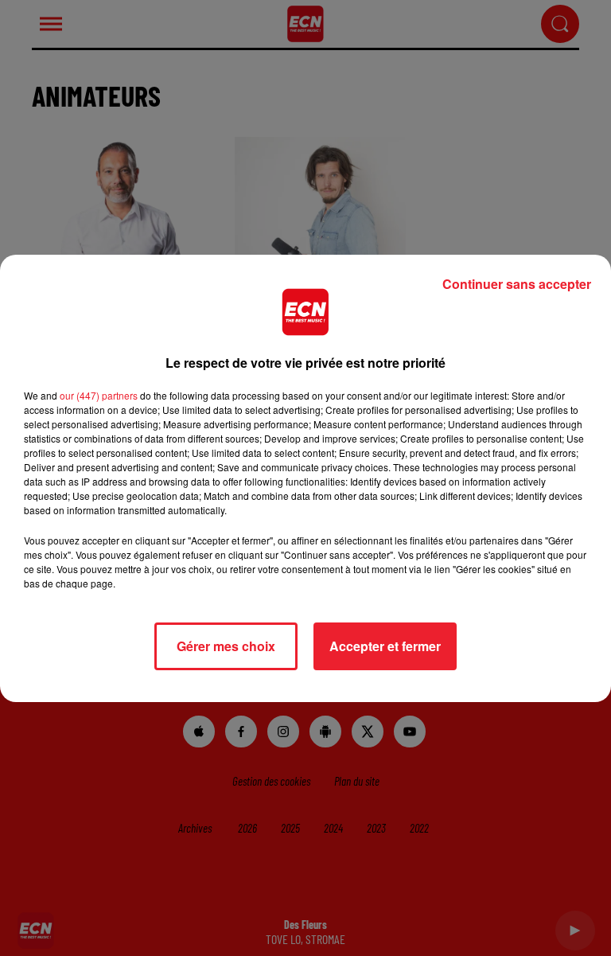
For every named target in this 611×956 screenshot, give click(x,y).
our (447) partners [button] (99, 395)
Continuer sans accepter (516, 284)
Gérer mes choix (226, 646)
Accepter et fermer (385, 646)
